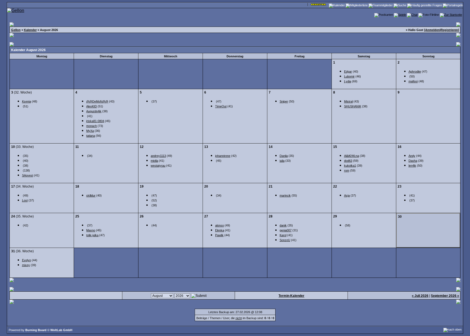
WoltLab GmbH (61, 330)
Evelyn (26, 260)
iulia (282, 160)
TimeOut (221, 106)
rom (346, 170)
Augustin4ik (93, 111)
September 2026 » (445, 296)
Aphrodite (415, 71)
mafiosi (413, 81)
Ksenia (26, 101)
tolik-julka (92, 235)
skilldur (90, 195)
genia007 (286, 230)
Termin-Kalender (291, 296)
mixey (26, 265)
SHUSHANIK (352, 106)
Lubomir (349, 76)
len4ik (412, 165)
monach (91, 125)
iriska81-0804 (95, 121)
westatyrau (158, 165)
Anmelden (432, 30)
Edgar (348, 71)
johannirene (222, 155)
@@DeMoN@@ (97, 101)
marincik (285, 195)
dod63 (348, 160)
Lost (25, 200)
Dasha (413, 160)
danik (283, 225)
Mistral (348, 101)
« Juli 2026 (420, 296)
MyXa (90, 130)
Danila (284, 155)
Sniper (284, 101)
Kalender (30, 30)
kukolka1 (350, 165)
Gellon (16, 30)
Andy (412, 155)
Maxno (90, 230)
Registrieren (449, 30)
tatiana (90, 135)
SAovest (27, 175)
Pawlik (219, 235)
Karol (283, 235)
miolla (154, 160)
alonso (219, 225)
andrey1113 (158, 155)
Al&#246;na (351, 155)
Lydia (347, 81)
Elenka (219, 230)
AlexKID (91, 106)
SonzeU (285, 240)
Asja (347, 195)
